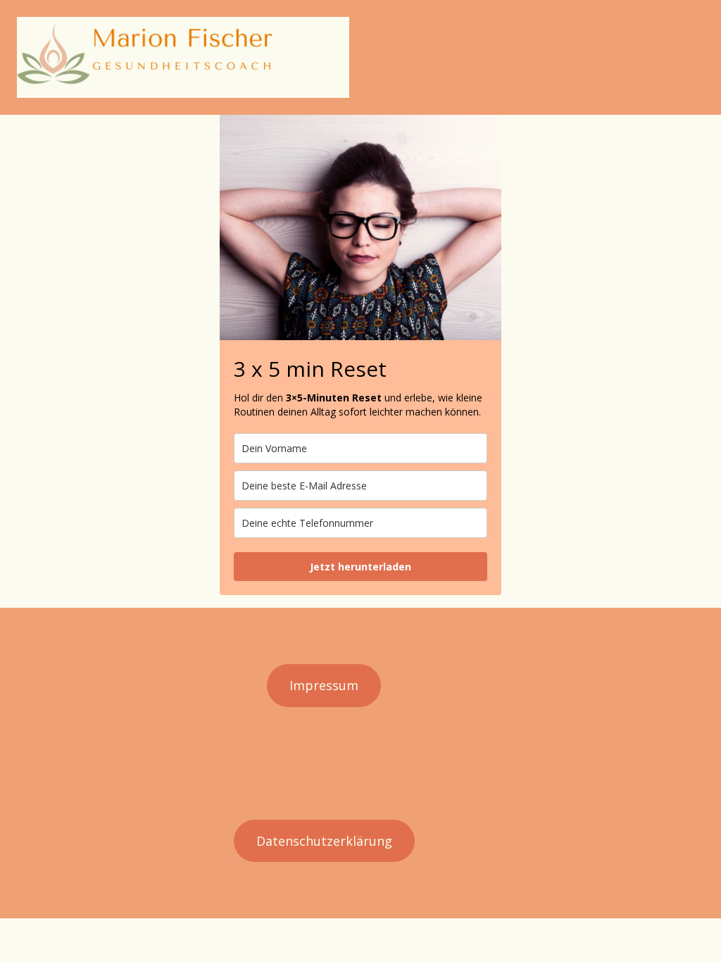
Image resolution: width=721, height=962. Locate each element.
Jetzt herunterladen (360, 566)
